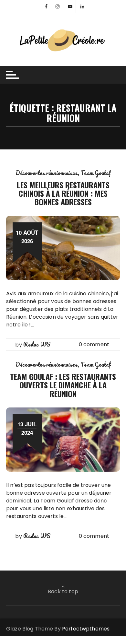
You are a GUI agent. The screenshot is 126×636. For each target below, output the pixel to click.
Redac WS (36, 344)
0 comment (94, 344)
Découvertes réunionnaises (47, 173)
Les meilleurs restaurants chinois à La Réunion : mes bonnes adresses (63, 193)
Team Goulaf (95, 173)
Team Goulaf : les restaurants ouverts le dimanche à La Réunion (63, 385)
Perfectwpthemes (86, 628)
